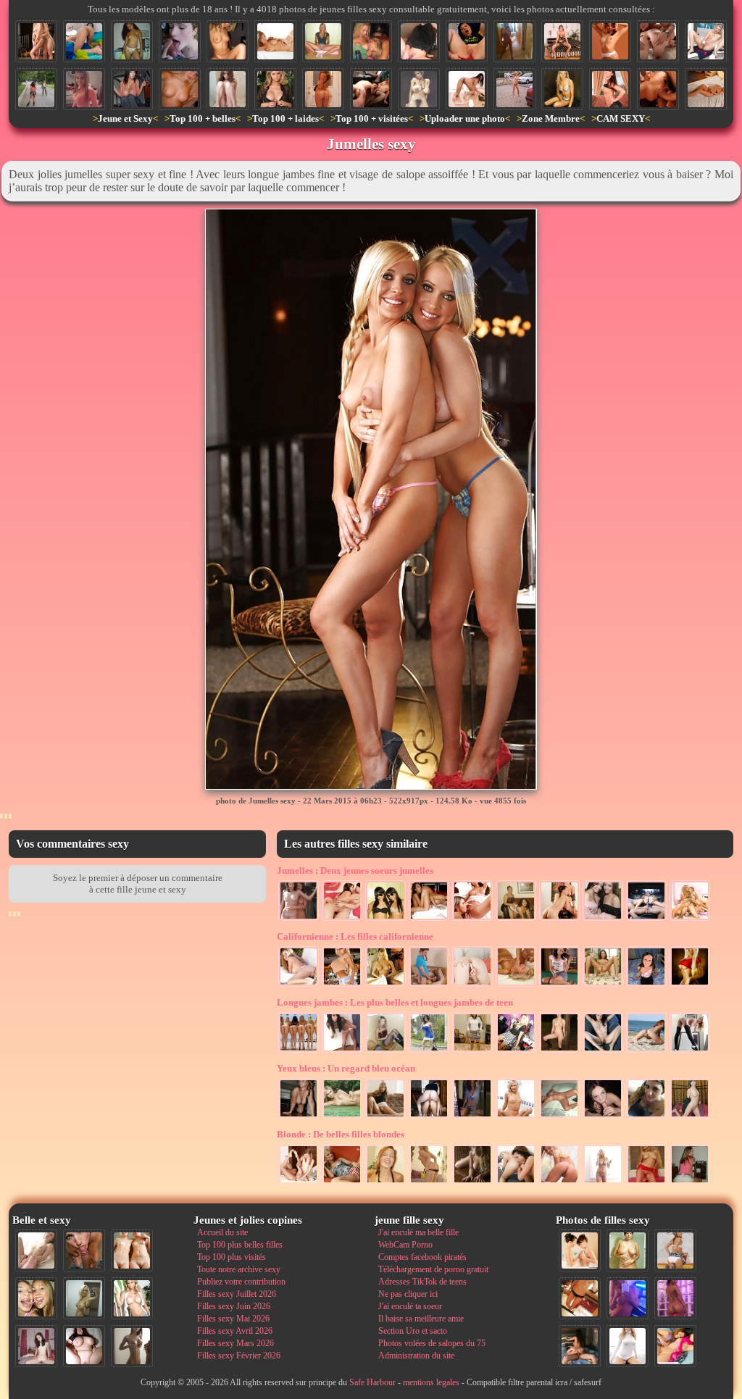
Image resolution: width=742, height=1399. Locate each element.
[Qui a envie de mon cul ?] (472, 985)
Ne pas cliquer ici (408, 1294)
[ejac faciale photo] (385, 1183)
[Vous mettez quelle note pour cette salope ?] (646, 985)
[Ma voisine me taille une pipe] (84, 1250)
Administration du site (416, 1355)
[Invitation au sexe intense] (559, 1183)
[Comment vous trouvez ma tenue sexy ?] (562, 41)
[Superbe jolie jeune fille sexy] (323, 89)
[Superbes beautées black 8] (675, 1298)
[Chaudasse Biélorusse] (706, 89)
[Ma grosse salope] (84, 1346)
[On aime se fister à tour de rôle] (516, 1183)
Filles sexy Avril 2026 (234, 1331)
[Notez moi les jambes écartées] (603, 985)
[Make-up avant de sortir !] (516, 1051)
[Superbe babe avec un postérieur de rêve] (298, 985)
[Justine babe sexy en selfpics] (514, 41)
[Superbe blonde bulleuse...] (603, 1183)
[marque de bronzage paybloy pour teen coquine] (227, 41)
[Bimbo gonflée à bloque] (342, 985)
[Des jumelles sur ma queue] (646, 919)
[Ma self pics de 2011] (580, 1298)
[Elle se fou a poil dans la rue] (514, 89)
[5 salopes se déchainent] (690, 919)
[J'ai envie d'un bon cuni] (603, 1051)
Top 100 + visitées (371, 118)
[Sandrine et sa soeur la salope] (298, 919)
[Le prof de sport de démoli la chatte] (429, 1117)
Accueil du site (222, 1232)
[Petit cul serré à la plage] (646, 1051)
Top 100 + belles (202, 118)
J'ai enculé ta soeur (410, 1306)
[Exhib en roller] (36, 89)
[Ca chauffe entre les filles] (342, 919)
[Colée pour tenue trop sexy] (385, 1051)
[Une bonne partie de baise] (675, 1346)
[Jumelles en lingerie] (385, 919)
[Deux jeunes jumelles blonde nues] (132, 1250)
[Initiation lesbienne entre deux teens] (298, 1183)
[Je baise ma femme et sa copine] (371, 89)
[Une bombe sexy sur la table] (472, 1183)
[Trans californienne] (385, 985)
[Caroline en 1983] (627, 1250)
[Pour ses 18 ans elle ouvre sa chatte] (323, 41)
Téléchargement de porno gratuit (433, 1269)
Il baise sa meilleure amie (421, 1319)
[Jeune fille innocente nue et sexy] (36, 1250)
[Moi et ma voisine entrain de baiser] (429, 985)
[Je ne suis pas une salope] (180, 89)
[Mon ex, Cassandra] (690, 1117)
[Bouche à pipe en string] (342, 1183)
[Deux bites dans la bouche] (658, 89)
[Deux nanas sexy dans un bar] (371, 41)
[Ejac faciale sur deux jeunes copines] (36, 1298)
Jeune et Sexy (125, 118)
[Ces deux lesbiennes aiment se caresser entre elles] (580, 1250)
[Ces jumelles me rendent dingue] (429, 919)
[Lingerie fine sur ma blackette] (132, 41)
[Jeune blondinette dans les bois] (559, 1051)
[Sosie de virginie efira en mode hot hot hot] (275, 89)
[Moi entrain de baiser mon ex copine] (580, 1346)
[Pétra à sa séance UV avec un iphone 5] (627, 1298)
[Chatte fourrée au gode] (706, 41)
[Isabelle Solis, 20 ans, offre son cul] (84, 41)
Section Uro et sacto (412, 1331)
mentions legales (431, 1382)
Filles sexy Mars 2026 (235, 1343)
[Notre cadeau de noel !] (603, 919)
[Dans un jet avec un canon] (132, 89)
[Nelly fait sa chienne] (298, 1117)
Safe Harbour (372, 1382)
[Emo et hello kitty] (342, 1051)
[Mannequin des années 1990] (627, 1346)
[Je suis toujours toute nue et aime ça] (559, 1117)
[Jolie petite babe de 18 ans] (84, 89)
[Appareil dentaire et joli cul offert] (690, 1183)
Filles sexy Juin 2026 (233, 1306)
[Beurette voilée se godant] (419, 41)
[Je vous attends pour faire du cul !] (472, 1051)
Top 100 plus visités (231, 1257)
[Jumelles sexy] (36, 41)
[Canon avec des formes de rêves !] (429, 1051)
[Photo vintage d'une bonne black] (419, 89)
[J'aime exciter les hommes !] (675, 1250)
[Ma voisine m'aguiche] (429, 1183)
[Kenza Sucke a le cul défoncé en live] (658, 41)
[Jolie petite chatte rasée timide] (227, 89)
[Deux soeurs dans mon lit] (516, 919)
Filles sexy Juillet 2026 (236, 1294)
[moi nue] (36, 1346)
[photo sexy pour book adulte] (562, 89)
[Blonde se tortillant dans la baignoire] (516, 1117)
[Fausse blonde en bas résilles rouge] (646, 1183)
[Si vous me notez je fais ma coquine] (559, 985)
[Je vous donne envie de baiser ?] (610, 89)
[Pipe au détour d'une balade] (180, 41)
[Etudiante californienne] (690, 985)
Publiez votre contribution (241, 1282)
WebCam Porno (405, 1245)
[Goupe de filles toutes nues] (298, 1051)
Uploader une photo (465, 118)
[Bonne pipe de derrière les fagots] (603, 1117)
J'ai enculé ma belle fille (418, 1232)
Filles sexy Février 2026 (238, 1355)
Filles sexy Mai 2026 (233, 1319)
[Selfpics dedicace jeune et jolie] (84, 1298)
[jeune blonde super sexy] (342, 1117)
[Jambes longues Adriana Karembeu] (690, 1051)
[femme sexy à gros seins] (275, 41)
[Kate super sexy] (472, 1117)
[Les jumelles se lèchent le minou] (472, 919)
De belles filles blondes (340, 1134)
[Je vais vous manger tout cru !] (646, 1117)
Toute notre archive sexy (238, 1269)
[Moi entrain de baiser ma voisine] (516, 985)
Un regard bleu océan (346, 1068)
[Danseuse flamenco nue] (610, 41)
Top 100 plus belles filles (240, 1245)
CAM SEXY (620, 118)
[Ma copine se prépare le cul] (467, 41)
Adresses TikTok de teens (422, 1282)
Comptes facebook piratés (422, 1257)
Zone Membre (551, 118)
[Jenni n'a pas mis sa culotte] (385, 1117)
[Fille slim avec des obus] (132, 1346)
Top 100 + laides (285, 118)
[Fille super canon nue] (132, 1298)
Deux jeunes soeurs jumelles (355, 870)
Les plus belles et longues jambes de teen (395, 1002)
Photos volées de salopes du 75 (431, 1343)
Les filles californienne (355, 936)
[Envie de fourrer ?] (467, 89)
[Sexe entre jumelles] (559, 919)
